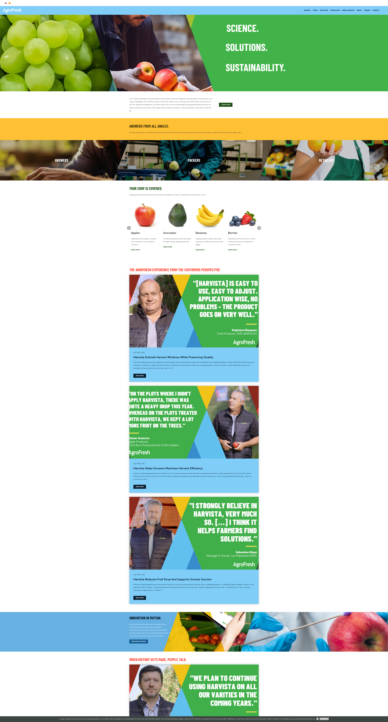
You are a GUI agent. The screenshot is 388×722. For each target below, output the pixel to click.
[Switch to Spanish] (10, 3)
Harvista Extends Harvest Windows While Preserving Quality (173, 357)
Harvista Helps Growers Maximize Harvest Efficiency (168, 468)
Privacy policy (324, 719)
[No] (385, 719)
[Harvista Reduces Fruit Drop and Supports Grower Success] (194, 498)
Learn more (135, 249)
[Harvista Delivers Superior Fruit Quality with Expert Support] (194, 666)
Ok (317, 719)
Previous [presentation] (129, 228)
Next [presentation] (259, 228)
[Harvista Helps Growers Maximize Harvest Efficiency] (194, 387)
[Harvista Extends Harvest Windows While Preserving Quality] (194, 276)
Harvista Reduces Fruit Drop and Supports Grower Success (172, 579)
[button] (382, 10)
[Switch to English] (6, 3)
